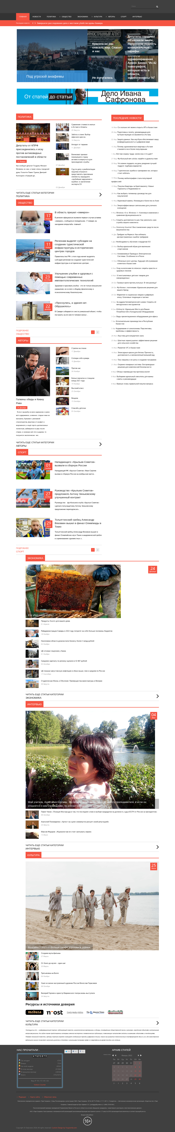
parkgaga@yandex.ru (96, 1104)
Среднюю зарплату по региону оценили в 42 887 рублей (64, 661)
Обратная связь (50, 1097)
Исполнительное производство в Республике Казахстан (134, 322)
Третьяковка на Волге (50, 973)
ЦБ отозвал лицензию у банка (53, 651)
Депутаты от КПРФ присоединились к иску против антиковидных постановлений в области (31, 151)
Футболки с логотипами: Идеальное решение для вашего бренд (137, 288)
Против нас (76, 368)
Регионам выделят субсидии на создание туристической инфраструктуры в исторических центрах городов (74, 246)
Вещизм (74, 398)
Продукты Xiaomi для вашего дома (55, 621)
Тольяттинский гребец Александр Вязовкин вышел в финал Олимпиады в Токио (78, 523)
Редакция (22, 1097)
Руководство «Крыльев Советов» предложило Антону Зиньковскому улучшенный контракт (75, 494)
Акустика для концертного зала (131, 335)
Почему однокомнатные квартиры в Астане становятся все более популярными (135, 147)
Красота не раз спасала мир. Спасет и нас (106, 47)
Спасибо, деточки (78, 408)
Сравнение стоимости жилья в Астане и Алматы (83, 125)
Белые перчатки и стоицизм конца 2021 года (82, 379)
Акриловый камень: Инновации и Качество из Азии (138, 200)
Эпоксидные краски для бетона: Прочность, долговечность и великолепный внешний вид (136, 353)
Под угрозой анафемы (45, 76)
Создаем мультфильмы (51, 953)
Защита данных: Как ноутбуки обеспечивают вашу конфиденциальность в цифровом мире (138, 140)
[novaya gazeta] (87, 96)
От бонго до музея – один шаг (53, 963)
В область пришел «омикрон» (72, 212)
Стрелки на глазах (78, 348)
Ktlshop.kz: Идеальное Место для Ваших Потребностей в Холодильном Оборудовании (135, 310)
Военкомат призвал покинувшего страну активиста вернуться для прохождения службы (81, 158)
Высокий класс (77, 388)
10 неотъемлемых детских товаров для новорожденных (132, 276)
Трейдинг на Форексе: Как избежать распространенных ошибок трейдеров (132, 235)
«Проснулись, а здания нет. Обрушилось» (71, 304)
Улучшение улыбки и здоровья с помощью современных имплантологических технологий (74, 277)
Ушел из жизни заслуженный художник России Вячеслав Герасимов (69, 983)
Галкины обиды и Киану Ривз (30, 401)
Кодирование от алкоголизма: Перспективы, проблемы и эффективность (134, 329)
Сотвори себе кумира (80, 358)
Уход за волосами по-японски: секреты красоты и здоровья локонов (136, 269)
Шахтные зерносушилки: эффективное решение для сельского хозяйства (137, 341)
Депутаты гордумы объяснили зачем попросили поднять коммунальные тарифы (142, 43)
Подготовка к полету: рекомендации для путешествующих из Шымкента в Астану (134, 133)
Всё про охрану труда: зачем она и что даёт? (134, 154)
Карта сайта (35, 1097)
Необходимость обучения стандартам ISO (133, 241)
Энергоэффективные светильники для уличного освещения (137, 206)
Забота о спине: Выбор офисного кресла (80, 135)
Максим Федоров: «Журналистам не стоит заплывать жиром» (66, 831)
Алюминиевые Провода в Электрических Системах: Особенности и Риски (134, 254)
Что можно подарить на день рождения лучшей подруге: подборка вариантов (137, 164)
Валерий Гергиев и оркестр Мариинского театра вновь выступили (68, 993)
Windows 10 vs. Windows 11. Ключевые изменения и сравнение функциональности (137, 213)
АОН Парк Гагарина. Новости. (38, 6)
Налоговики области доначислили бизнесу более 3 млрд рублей (67, 641)
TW (68, 1051)
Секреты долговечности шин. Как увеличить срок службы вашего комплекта (136, 221)
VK (76, 1051)
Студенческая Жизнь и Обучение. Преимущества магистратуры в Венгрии (71, 681)
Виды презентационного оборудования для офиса (137, 316)
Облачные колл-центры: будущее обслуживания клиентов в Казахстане (137, 262)
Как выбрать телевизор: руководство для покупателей (134, 194)
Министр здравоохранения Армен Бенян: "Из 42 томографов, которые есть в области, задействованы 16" (142, 66)
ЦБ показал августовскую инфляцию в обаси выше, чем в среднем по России (73, 671)
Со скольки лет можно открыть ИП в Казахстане (137, 127)
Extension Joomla (107, 1054)
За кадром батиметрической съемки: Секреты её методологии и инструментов (136, 303)
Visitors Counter (40, 1084)
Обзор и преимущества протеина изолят (133, 371)
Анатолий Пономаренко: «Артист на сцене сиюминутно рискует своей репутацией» (75, 821)
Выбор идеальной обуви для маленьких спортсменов (133, 247)
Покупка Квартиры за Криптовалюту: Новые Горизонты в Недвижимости (136, 187)
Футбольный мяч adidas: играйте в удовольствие (138, 158)
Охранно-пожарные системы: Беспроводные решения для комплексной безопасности (136, 365)
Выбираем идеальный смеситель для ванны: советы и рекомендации (135, 377)
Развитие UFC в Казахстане (129, 347)
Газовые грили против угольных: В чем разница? (137, 282)
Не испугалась (102, 77)
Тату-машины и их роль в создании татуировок (137, 359)
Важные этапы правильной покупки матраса (135, 383)
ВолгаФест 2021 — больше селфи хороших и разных (59, 947)
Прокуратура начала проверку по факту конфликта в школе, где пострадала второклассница (80, 23)
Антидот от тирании (79, 144)
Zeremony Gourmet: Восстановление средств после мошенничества (137, 228)
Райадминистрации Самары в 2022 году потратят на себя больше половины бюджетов (76, 631)
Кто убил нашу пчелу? (41, 615)
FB (83, 1051)
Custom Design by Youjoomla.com (64, 1127)
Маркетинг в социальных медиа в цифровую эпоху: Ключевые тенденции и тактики (135, 295)
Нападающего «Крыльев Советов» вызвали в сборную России (75, 463)
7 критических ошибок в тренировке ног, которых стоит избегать (138, 171)
